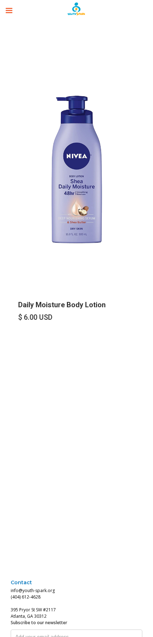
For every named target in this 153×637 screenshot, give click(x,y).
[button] (9, 9)
